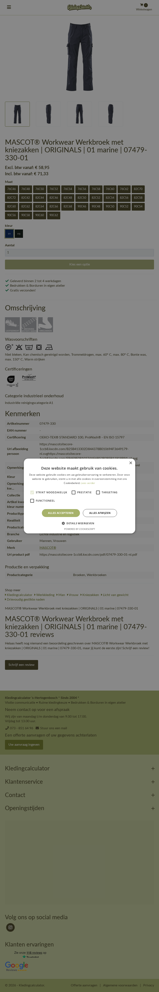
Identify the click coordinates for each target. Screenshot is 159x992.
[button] (79, 523)
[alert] (79, 496)
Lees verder (88, 483)
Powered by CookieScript (79, 529)
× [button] (130, 463)
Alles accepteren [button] (60, 513)
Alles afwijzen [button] (100, 513)
